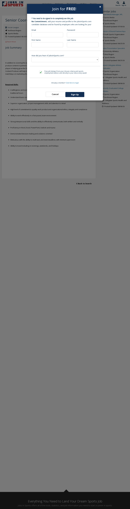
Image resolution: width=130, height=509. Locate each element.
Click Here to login (72, 83)
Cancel (55, 94)
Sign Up (75, 94)
